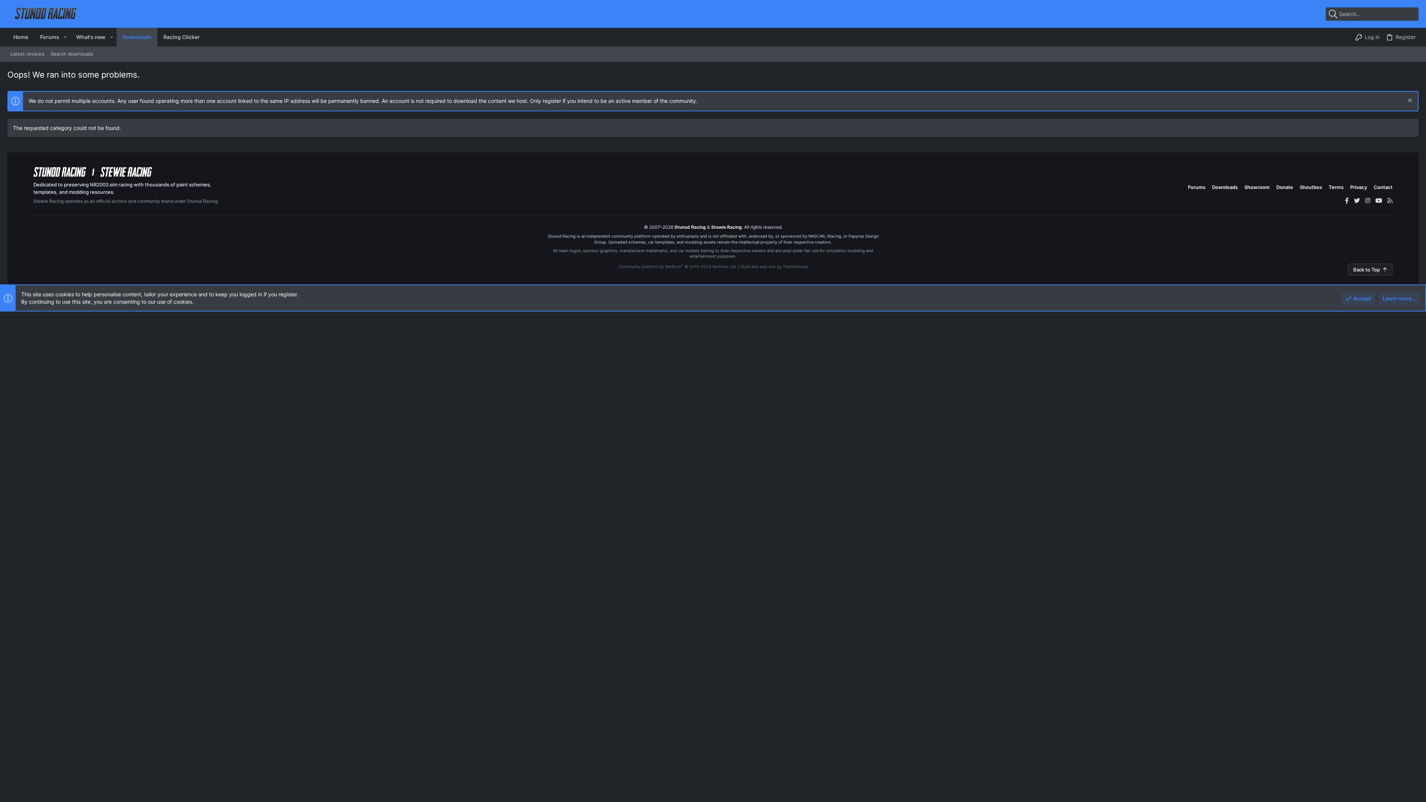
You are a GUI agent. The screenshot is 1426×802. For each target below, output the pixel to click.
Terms (1336, 187)
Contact (1383, 187)
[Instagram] (1367, 200)
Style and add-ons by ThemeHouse (774, 266)
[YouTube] (1378, 200)
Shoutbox (1311, 187)
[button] (65, 37)
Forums (1196, 187)
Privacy (1358, 187)
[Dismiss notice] (1409, 101)
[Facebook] (1347, 200)
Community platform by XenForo (677, 266)
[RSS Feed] (1390, 200)
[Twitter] (1357, 200)
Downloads (1225, 187)
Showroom (1257, 187)
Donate (1284, 187)
